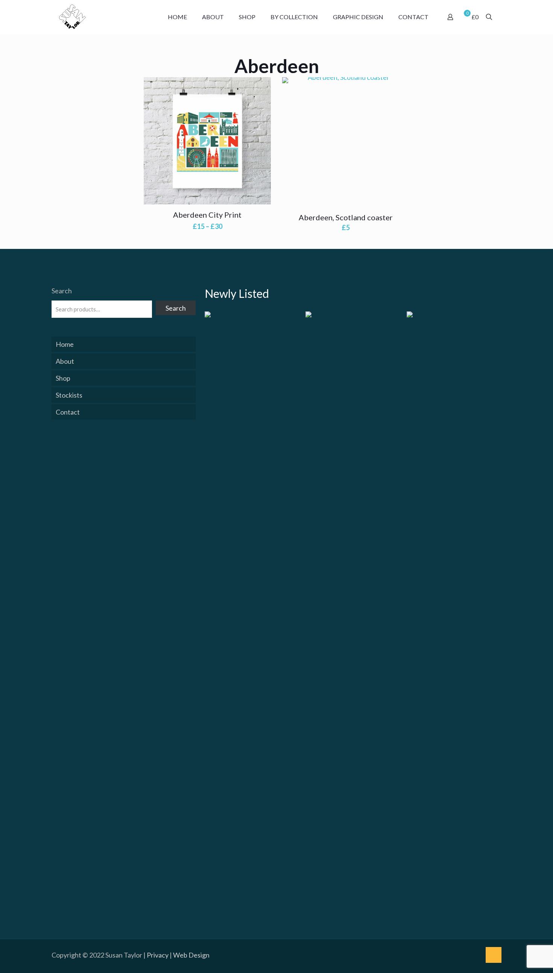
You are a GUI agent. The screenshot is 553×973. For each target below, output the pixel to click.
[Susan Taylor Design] (72, 17)
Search (62, 291)
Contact (68, 412)
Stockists (69, 395)
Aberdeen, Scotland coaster (346, 217)
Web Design (191, 955)
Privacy (158, 955)
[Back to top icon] (493, 955)
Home (65, 344)
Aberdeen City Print (207, 214)
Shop (63, 378)
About (65, 361)
